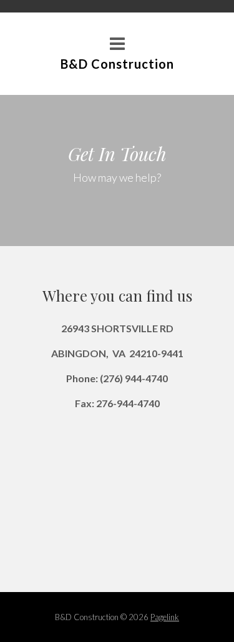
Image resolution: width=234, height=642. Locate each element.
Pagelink (164, 617)
